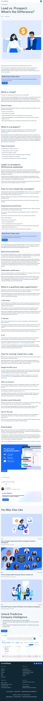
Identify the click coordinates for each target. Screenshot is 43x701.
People (30, 682)
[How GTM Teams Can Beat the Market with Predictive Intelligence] (21, 591)
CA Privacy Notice (17, 696)
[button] (41, 1)
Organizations (25, 682)
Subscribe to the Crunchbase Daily (29, 687)
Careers (2, 670)
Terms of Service (10, 691)
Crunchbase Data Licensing (28, 672)
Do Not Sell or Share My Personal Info (29, 696)
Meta (24, 342)
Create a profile (4, 682)
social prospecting (6, 376)
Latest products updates (6, 687)
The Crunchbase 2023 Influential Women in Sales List (17, 574)
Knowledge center (4, 685)
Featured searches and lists (6, 684)
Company (3, 669)
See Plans (5, 82)
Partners (2, 672)
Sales (2, 16)
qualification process (31, 191)
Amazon (20, 342)
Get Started (5, 499)
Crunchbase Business (27, 670)
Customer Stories (26, 673)
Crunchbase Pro (26, 669)
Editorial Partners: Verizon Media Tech (29, 691)
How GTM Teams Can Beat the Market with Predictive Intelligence (20, 606)
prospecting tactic (28, 277)
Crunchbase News (26, 686)
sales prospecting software (25, 441)
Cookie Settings (9, 696)
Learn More (4, 470)
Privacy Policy (17, 691)
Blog (2, 673)
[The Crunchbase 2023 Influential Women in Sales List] (21, 558)
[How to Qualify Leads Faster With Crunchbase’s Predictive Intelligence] (21, 525)
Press (2, 675)
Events (33, 682)
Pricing (24, 675)
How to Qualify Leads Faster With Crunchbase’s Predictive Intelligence (18, 541)
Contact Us (3, 677)
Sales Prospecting (6, 477)
